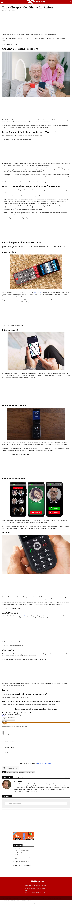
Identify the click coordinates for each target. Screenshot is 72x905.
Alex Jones (5, 11)
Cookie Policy (57, 898)
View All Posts (66, 777)
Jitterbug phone (37, 292)
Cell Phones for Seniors (12, 772)
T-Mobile (23, 616)
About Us (12, 900)
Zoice (18, 900)
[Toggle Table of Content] (16, 768)
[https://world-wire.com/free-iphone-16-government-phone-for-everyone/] (23, 836)
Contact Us (6, 900)
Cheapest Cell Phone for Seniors (26, 772)
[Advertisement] (36, 24)
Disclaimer (15, 898)
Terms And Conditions (38, 898)
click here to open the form (44, 763)
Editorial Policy (7, 898)
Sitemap (29, 900)
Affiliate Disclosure (25, 898)
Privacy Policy (49, 898)
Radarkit (23, 900)
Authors (65, 898)
